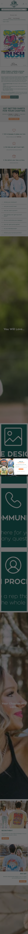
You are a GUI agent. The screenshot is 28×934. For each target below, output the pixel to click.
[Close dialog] (27, 459)
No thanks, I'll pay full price (21, 471)
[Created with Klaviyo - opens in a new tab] (14, 475)
